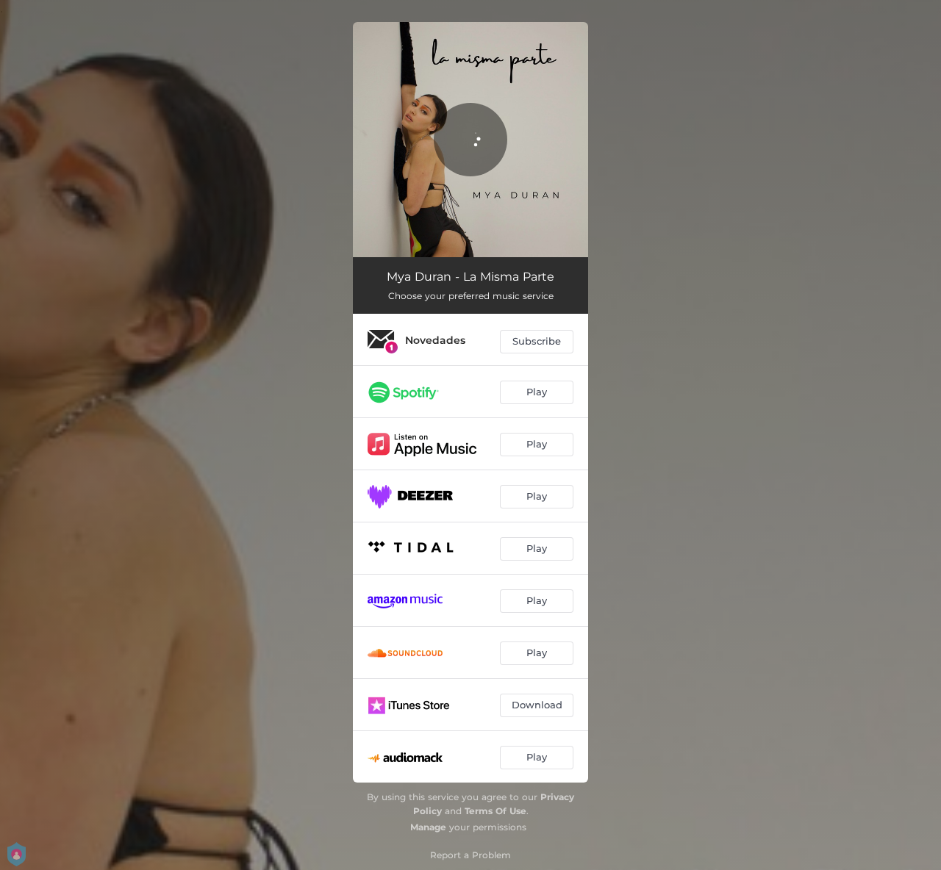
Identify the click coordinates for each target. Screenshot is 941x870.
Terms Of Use (495, 810)
